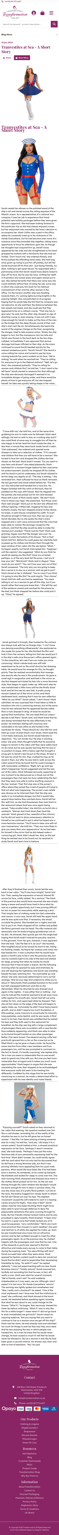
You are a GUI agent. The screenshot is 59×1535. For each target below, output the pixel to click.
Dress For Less (29, 1442)
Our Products (29, 1419)
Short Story (23, 58)
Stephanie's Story (29, 1505)
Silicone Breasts (29, 1434)
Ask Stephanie (29, 1453)
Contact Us (29, 1490)
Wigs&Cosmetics (29, 1427)
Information (29, 1482)
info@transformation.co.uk (32, 1397)
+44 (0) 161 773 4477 (12, 1)
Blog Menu (6, 34)
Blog (29, 1457)
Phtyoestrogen (29, 1438)
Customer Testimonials (29, 1460)
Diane (8, 58)
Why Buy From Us (29, 1475)
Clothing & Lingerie (29, 1423)
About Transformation (29, 1486)
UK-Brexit (29, 1512)
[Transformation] (14, 12)
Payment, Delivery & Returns (30, 1497)
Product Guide (29, 1468)
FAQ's (29, 1464)
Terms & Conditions (29, 1508)
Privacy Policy (29, 1501)
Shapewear (29, 1431)
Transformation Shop (29, 1471)
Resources (29, 1448)
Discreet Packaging (29, 1493)
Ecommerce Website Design (21, 1529)
